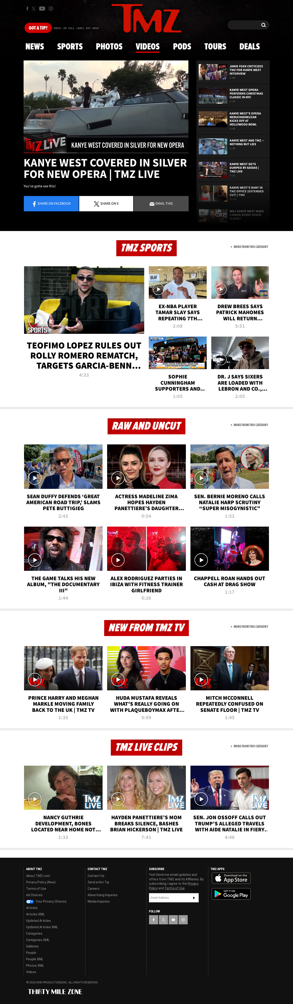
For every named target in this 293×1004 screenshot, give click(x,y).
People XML (34, 959)
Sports (70, 46)
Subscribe (194, 897)
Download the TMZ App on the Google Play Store (231, 894)
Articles (32, 908)
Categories (34, 933)
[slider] (106, 152)
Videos (148, 46)
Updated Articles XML (42, 927)
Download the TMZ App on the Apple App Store (231, 878)
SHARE (109, 203)
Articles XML (35, 914)
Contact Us (96, 876)
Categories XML (37, 940)
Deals (249, 46)
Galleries (32, 946)
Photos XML (35, 965)
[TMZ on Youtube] (42, 8)
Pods (182, 46)
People (31, 953)
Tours (215, 46)
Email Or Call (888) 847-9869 (76, 28)
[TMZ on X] (34, 8)
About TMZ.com (38, 876)
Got (38, 28)
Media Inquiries (99, 901)
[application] (106, 106)
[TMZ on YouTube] (173, 919)
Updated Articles (38, 920)
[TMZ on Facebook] (27, 8)
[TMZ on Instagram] (51, 8)
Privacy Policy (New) (41, 882)
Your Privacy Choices (51, 901)
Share (54, 203)
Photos (109, 46)
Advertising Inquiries (102, 895)
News (34, 46)
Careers (93, 888)
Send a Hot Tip (98, 882)
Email (164, 203)
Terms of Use (36, 888)
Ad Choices (34, 895)
